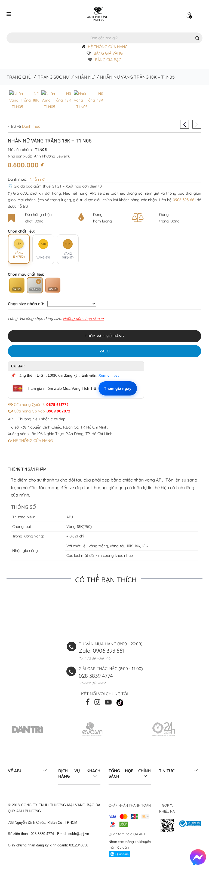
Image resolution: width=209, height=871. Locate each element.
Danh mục (30, 126)
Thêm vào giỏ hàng (104, 336)
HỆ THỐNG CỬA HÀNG (108, 46)
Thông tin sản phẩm (27, 469)
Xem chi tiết (109, 375)
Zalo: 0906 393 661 (101, 650)
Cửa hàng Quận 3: (41, 404)
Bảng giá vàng (108, 53)
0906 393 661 (184, 199)
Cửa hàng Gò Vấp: (41, 411)
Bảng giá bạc (108, 59)
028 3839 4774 (96, 675)
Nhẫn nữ (84, 77)
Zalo (105, 351)
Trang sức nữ (53, 77)
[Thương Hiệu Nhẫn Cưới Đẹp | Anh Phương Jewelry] (97, 13)
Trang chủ (19, 77)
